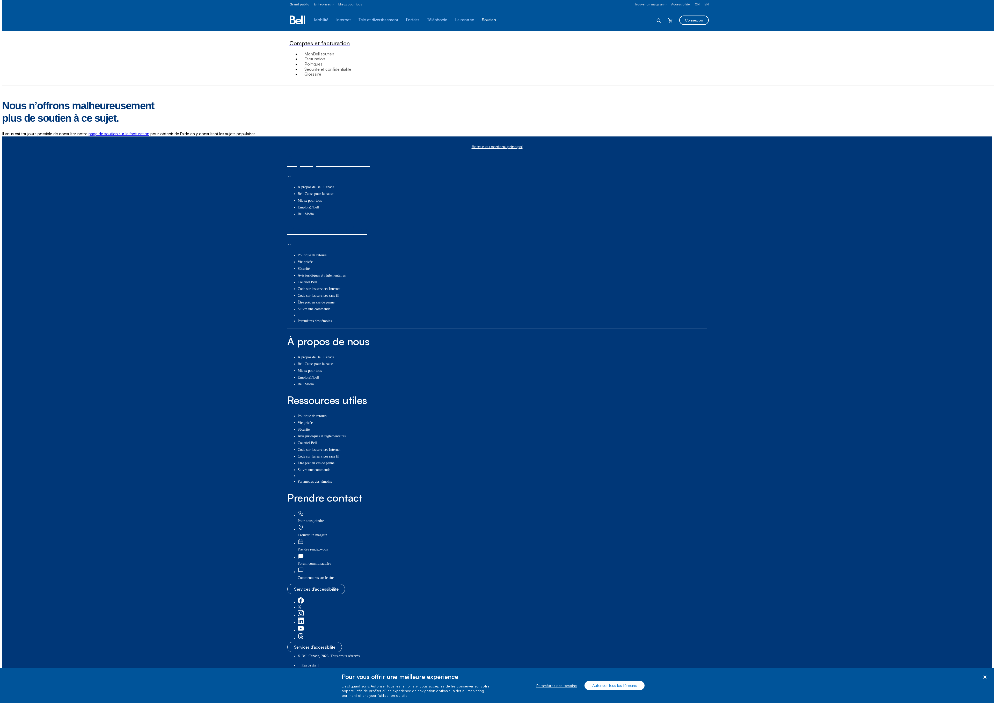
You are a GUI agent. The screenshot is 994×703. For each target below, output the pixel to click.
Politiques (313, 64)
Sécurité (304, 269)
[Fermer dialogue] (984, 677)
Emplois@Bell (308, 207)
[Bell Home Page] (297, 20)
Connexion (694, 20)
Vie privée (305, 262)
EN (707, 4)
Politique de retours (312, 255)
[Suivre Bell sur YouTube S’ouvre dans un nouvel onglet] (301, 630)
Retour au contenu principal (497, 146)
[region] (497, 685)
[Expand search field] (659, 20)
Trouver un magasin (649, 4)
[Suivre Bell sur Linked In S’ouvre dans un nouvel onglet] (301, 623)
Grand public (299, 4)
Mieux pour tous (350, 4)
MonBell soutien (319, 53)
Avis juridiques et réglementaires (322, 275)
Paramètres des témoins (556, 685)
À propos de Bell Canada (316, 187)
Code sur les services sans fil (318, 296)
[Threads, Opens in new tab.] (301, 638)
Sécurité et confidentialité (327, 69)
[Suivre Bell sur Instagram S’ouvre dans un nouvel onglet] (301, 615)
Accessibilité (680, 4)
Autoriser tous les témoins (614, 685)
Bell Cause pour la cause (315, 194)
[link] (301, 513)
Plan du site (309, 665)
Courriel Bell (307, 282)
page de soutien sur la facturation (119, 133)
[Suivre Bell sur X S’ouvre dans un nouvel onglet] (299, 607)
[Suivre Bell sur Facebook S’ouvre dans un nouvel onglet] (301, 602)
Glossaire (312, 74)
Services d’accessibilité (316, 589)
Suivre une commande (314, 309)
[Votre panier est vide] (670, 20)
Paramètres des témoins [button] (315, 321)
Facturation (314, 58)
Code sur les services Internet (319, 289)
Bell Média (306, 214)
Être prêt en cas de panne (316, 302)
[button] (316, 578)
